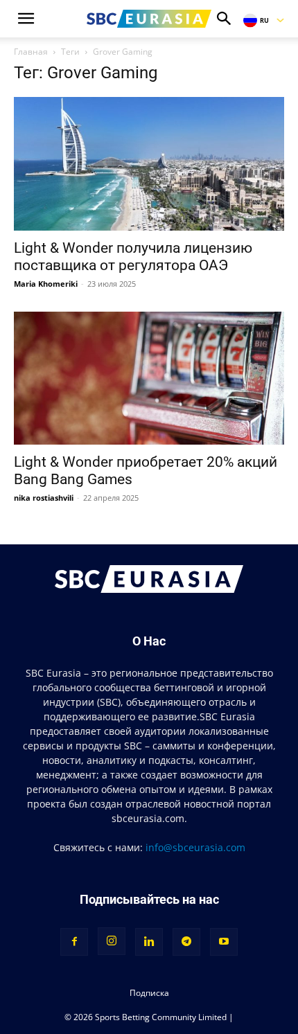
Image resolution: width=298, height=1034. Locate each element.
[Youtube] (224, 942)
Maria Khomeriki (46, 283)
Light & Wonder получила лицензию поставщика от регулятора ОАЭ (133, 257)
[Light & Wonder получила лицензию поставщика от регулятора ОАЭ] (149, 164)
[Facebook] (74, 942)
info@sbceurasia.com (195, 847)
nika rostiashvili (43, 497)
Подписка (149, 993)
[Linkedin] (149, 942)
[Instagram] (111, 941)
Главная (31, 51)
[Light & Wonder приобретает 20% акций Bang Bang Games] (149, 378)
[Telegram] (186, 942)
